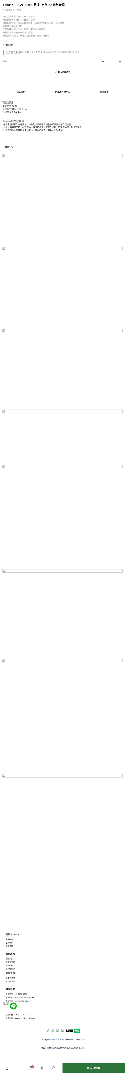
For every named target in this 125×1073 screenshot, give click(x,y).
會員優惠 (9, 946)
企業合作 (9, 943)
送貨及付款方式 (62, 92)
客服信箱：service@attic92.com (19, 1001)
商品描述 (21, 92)
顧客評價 (104, 92)
